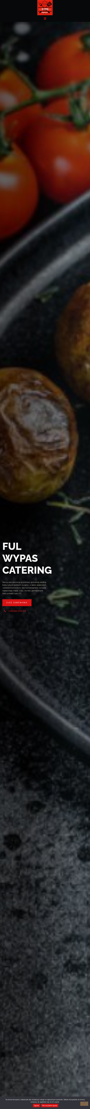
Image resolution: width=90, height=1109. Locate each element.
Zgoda (36, 1105)
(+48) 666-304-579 (17, 611)
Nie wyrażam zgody (49, 1105)
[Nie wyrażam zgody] (84, 1104)
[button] (45, 18)
